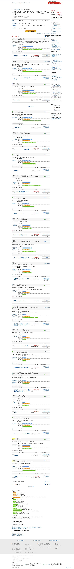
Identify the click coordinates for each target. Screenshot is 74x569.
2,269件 (22, 44)
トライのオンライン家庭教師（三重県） (22, 78)
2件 (20, 312)
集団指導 (21, 25)
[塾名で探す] (24, 7)
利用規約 (56, 548)
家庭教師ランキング (55, 67)
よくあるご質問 (54, 79)
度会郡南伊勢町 (27, 528)
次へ (49, 36)
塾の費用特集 (54, 73)
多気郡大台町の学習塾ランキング (17, 534)
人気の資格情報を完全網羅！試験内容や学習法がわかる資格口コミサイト (56, 101)
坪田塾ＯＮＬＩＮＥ (21, 198)
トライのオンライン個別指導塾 (23, 133)
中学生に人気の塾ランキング (29, 548)
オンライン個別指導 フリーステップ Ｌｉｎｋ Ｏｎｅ (22, 258)
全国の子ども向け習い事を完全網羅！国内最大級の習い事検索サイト (56, 97)
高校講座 (16, 170)
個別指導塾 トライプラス (56, 31)
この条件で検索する (31, 31)
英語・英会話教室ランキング (56, 68)
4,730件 (22, 158)
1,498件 (22, 115)
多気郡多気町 (19, 527)
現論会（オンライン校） (22, 285)
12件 (21, 201)
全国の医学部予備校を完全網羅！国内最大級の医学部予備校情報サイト (56, 94)
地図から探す (47, 20)
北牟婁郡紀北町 (25, 527)
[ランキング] (32, 7)
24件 (21, 223)
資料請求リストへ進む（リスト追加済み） (46, 55)
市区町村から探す (54, 40)
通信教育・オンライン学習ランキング (30, 552)
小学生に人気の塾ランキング (56, 63)
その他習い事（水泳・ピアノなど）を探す (43, 33)
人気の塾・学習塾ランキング (56, 54)
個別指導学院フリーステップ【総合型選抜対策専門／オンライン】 (22, 390)
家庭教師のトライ (21, 39)
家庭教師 (34, 25)
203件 (21, 137)
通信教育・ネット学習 (42, 25)
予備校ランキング (15, 547)
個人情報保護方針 (17, 565)
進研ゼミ (18, 155)
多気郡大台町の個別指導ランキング (18, 535)
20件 (21, 246)
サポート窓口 (57, 544)
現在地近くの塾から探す (56, 76)
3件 (21, 267)
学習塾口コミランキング (56, 57)
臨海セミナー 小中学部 (56, 28)
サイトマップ (57, 547)
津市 (23, 528)
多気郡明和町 (14, 528)
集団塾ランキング (54, 56)
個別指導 (28, 25)
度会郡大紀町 (14, 527)
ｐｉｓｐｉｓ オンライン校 (23, 330)
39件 (21, 180)
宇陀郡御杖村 (19, 528)
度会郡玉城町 (40, 527)
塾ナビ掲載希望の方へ (58, 545)
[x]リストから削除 (46, 79)
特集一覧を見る (59, 77)
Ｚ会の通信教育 (20, 112)
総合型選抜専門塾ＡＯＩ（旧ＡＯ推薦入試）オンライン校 (22, 324)
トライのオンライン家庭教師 (24, 62)
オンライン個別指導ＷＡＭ (22, 219)
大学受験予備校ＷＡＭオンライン (24, 352)
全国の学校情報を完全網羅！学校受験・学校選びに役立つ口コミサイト (56, 87)
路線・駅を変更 (41, 20)
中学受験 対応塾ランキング (56, 60)
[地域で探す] (16, 7)
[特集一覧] (49, 7)
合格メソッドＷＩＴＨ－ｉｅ (23, 396)
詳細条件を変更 (26, 28)
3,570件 (22, 88)
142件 (21, 66)
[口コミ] (41, 7)
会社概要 (13, 565)
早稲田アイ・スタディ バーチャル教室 (25, 461)
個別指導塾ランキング (55, 55)
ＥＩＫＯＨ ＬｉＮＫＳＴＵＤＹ (24, 418)
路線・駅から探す (54, 41)
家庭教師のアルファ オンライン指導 (24, 264)
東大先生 (18, 439)
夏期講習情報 (48, 545)
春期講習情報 (48, 544)
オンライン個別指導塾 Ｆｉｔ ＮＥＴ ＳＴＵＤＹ (28, 176)
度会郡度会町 (34, 527)
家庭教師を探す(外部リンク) (56, 47)
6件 (21, 334)
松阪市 (30, 527)
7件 (21, 421)
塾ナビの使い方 (54, 80)
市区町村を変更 (34, 20)
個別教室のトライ (56, 25)
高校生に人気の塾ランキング (56, 66)
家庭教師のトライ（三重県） (21, 55)
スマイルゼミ (19, 84)
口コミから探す (54, 45)
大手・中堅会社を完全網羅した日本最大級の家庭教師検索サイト (56, 90)
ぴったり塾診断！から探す (56, 46)
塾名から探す (54, 44)
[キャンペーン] (58, 7)
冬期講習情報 (48, 547)
